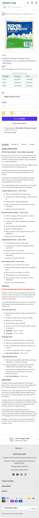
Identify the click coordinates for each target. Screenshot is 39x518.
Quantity (4, 102)
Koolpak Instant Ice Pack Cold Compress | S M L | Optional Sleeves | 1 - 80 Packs (18, 14)
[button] (32, 3)
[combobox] (19, 7)
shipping (11, 69)
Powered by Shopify (18, 513)
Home (3, 12)
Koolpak (4, 55)
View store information (10, 132)
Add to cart (26, 113)
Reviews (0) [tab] (15, 144)
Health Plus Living (9, 513)
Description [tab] (5, 144)
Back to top (19, 448)
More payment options (19, 123)
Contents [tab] (32, 144)
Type (3, 92)
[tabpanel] (19, 287)
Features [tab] (23, 144)
